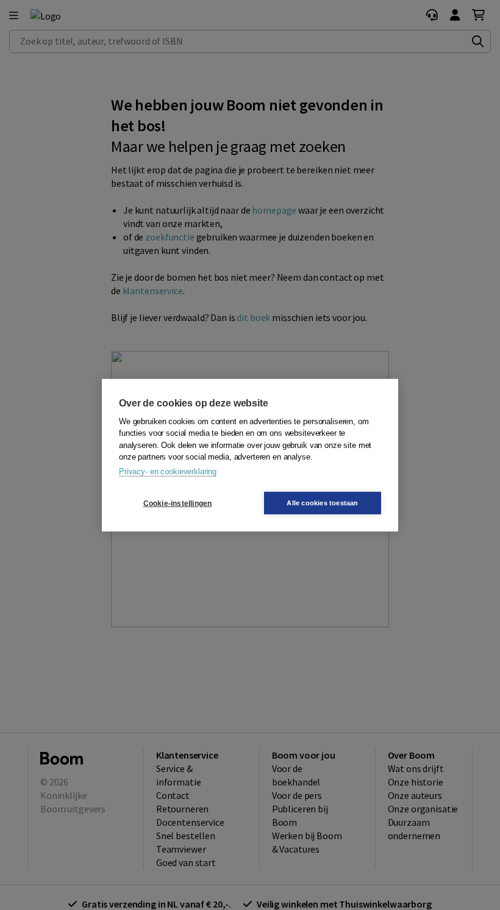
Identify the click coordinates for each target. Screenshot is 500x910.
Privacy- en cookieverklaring (167, 470)
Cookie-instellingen (177, 503)
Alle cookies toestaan (322, 503)
